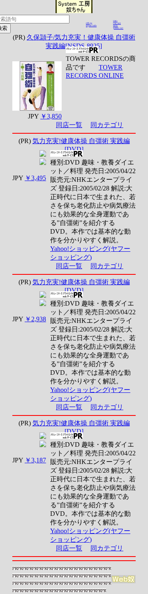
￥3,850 (51, 116)
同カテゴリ (106, 124)
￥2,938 (35, 319)
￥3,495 (35, 177)
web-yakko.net (118, 26)
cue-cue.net (117, 21)
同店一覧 (69, 124)
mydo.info (91, 25)
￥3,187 (35, 460)
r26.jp (89, 23)
